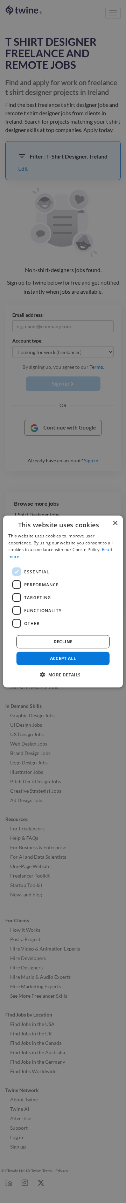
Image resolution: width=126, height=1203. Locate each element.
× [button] (115, 523)
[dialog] (63, 601)
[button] (62, 674)
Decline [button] (63, 642)
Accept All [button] (63, 658)
